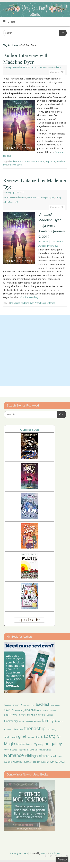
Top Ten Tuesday (41, 762)
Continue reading (30, 297)
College (50, 715)
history (31, 737)
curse (21, 721)
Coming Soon (29, 429)
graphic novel (10, 737)
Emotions (40, 161)
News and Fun (54, 67)
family (48, 720)
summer (27, 762)
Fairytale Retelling (33, 721)
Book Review (10, 714)
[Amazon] (65, 6)
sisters (44, 756)
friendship (34, 728)
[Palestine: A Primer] (29, 577)
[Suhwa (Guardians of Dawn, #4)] (29, 518)
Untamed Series (15, 164)
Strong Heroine (13, 761)
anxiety (16, 705)
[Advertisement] (35, 350)
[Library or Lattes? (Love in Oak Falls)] (29, 547)
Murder (20, 744)
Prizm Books (40, 303)
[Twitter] (51, 6)
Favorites (8, 729)
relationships (45, 749)
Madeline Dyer (27, 303)
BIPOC (7, 710)
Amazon (43, 241)
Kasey (8, 67)
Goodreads (57, 241)
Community (11, 721)
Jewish (39, 737)
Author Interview (39, 67)
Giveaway (51, 730)
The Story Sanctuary (19, 853)
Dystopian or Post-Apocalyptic (40, 197)
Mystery (38, 744)
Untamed (51, 303)
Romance (14, 755)
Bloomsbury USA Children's (26, 710)
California (40, 715)
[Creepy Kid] (29, 487)
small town (56, 756)
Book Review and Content (14, 197)
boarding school (49, 710)
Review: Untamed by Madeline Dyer (34, 183)
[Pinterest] (56, 6)
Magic (9, 743)
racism (22, 749)
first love (18, 729)
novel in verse (10, 750)
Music (29, 744)
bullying (31, 714)
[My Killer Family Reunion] (29, 607)
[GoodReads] (60, 6)
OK (61, 32)
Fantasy (59, 721)
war (52, 762)
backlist (42, 704)
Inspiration (50, 161)
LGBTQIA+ (52, 736)
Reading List (32, 750)
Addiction (14, 161)
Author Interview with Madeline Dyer (26, 58)
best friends (55, 705)
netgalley (53, 743)
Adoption (7, 705)
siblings (31, 756)
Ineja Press (15, 303)
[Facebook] (46, 6)
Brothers (22, 715)
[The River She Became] (29, 458)
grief (22, 736)
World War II (60, 762)
